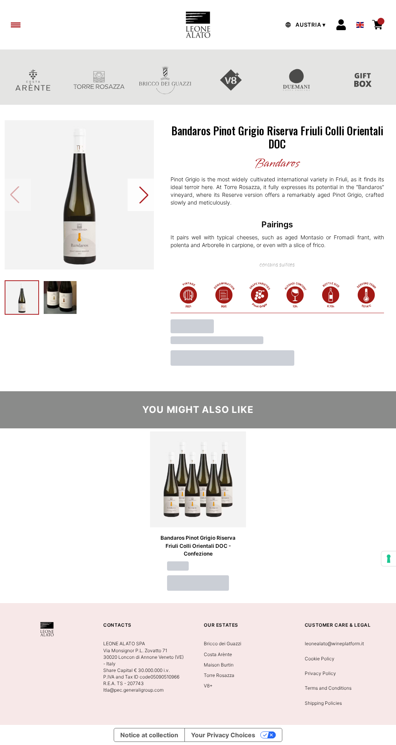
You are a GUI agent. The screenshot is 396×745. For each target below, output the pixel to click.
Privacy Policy (320, 673)
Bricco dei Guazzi (222, 643)
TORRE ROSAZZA (99, 80)
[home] (198, 24)
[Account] (341, 24)
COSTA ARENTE (33, 80)
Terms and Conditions (328, 688)
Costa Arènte (218, 654)
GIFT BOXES (363, 80)
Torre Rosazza (219, 675)
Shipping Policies (323, 703)
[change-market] (304, 24)
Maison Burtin (219, 665)
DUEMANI (297, 80)
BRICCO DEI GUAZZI (165, 80)
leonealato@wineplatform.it (334, 643)
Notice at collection (149, 735)
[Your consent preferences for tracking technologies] (388, 558)
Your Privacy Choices (223, 735)
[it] (360, 23)
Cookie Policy (320, 658)
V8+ (231, 80)
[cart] (377, 24)
